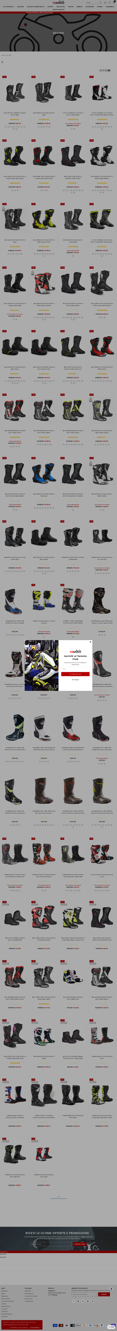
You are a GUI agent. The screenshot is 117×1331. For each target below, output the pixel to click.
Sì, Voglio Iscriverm (75, 674)
